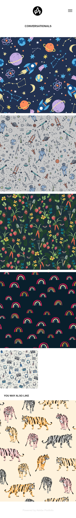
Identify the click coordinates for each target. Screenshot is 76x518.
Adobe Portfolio (45, 510)
